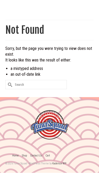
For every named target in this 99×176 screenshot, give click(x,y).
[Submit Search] (9, 84)
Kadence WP (59, 163)
